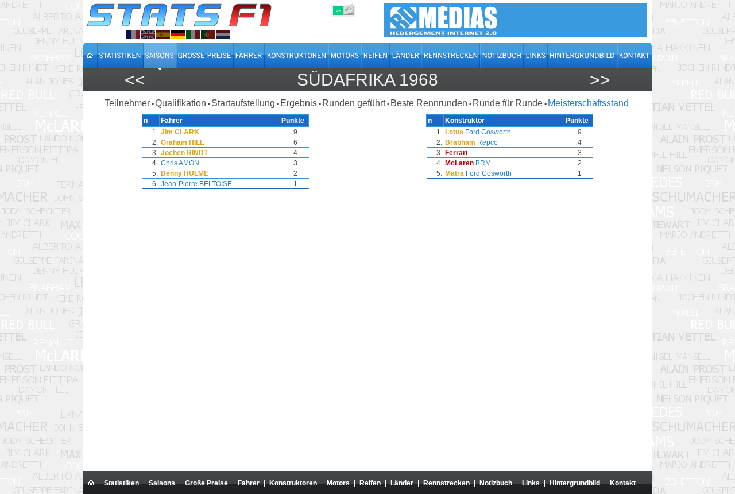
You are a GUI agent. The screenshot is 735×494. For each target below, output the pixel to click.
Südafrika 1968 (367, 79)
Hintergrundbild (575, 483)
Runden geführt (353, 103)
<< (135, 79)
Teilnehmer (127, 103)
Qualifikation (180, 103)
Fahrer (249, 483)
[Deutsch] (178, 34)
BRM (483, 163)
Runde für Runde (508, 103)
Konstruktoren (293, 483)
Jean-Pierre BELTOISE (196, 184)
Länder (401, 483)
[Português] (208, 34)
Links (531, 483)
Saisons (162, 483)
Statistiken (121, 483)
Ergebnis (298, 103)
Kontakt (623, 483)
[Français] (133, 34)
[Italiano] (193, 34)
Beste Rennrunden (428, 103)
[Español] (163, 34)
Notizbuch (495, 483)
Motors (338, 483)
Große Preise (206, 483)
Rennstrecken (446, 483)
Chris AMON (180, 163)
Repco (487, 142)
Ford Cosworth (488, 132)
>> (600, 79)
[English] (148, 34)
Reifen (370, 483)
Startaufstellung (243, 103)
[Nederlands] (223, 34)
